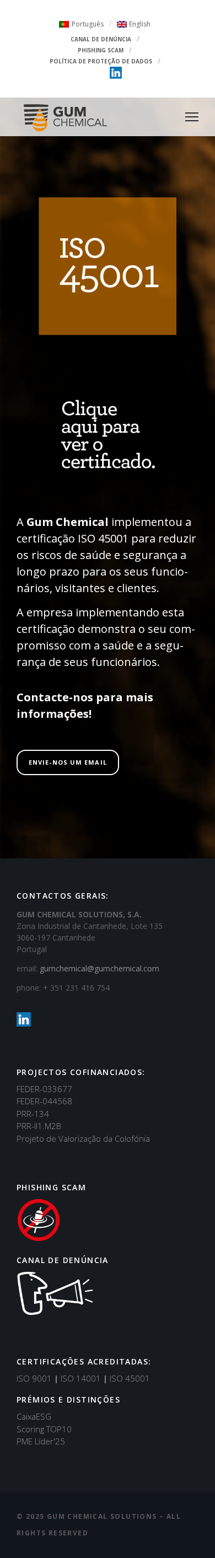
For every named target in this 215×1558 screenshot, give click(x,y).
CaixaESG (34, 1416)
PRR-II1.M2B (39, 1125)
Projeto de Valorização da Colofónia (83, 1138)
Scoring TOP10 (44, 1429)
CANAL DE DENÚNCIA (101, 39)
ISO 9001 (37, 1378)
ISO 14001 (84, 1378)
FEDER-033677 (44, 1088)
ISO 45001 (130, 1378)
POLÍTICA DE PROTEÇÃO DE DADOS (101, 61)
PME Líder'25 (41, 1441)
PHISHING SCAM (100, 50)
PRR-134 (33, 1113)
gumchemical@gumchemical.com (99, 968)
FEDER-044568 (44, 1100)
